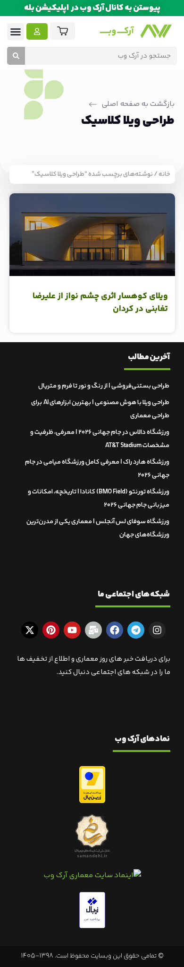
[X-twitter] (29, 630)
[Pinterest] (50, 630)
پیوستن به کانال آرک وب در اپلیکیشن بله (92, 8)
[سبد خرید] (62, 31)
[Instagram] (157, 630)
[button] (15, 31)
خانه (164, 174)
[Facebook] (114, 630)
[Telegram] (135, 630)
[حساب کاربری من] (37, 31)
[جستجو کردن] (16, 56)
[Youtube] (72, 630)
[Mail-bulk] (93, 630)
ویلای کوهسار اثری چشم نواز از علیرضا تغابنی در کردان (100, 303)
